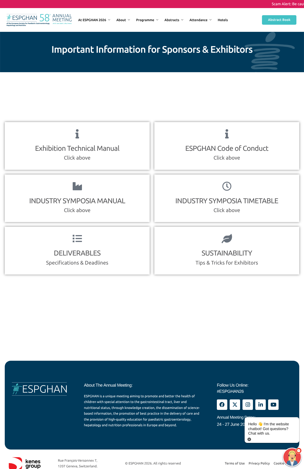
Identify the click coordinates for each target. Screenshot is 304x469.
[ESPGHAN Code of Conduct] (227, 133)
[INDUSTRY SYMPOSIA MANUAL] (77, 186)
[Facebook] (222, 404)
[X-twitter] (235, 404)
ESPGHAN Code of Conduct (226, 148)
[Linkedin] (260, 404)
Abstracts (172, 20)
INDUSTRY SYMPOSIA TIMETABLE (226, 201)
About (121, 20)
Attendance (199, 20)
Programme (145, 20)
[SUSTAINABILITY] (227, 238)
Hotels (223, 20)
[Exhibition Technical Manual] (77, 133)
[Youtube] (273, 404)
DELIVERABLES (77, 253)
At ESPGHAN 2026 (92, 20)
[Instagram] (247, 404)
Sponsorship (87, 44)
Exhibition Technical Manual (77, 148)
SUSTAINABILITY (227, 253)
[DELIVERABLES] (77, 238)
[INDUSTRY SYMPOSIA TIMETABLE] (227, 186)
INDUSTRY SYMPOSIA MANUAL (77, 201)
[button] (292, 457)
